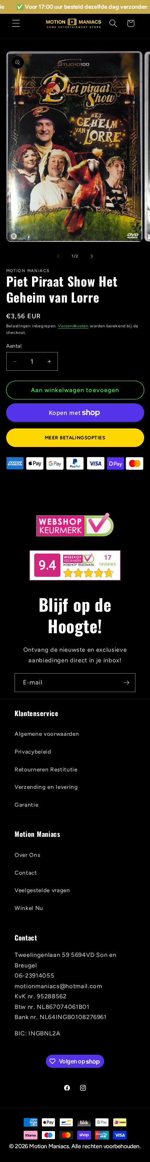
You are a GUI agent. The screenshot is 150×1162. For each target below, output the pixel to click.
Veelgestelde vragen (42, 890)
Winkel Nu (29, 908)
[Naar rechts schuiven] (92, 256)
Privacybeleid (33, 751)
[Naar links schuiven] (58, 256)
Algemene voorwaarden (47, 733)
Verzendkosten (73, 326)
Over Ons (27, 854)
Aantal (14, 346)
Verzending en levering (46, 786)
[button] (16, 23)
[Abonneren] (126, 682)
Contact (26, 872)
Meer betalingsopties (75, 437)
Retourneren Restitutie (46, 769)
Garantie (26, 804)
